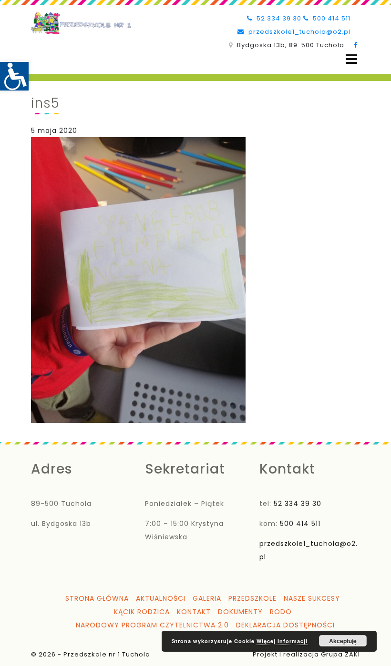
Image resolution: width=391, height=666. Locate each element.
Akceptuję (343, 640)
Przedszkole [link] (252, 598)
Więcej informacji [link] (282, 641)
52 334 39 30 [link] (278, 18)
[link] (14, 76)
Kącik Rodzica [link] (142, 611)
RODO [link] (281, 611)
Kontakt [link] (194, 611)
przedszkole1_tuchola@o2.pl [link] (298, 31)
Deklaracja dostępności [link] (285, 625)
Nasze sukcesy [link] (312, 598)
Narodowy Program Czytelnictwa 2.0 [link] (152, 625)
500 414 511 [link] (330, 18)
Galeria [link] (207, 598)
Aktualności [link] (160, 598)
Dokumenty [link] (240, 611)
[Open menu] (351, 59)
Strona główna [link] (97, 598)
